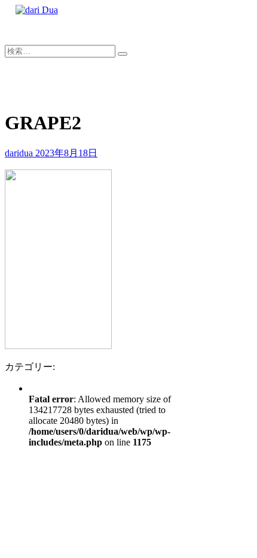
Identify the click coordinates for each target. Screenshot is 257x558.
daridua (20, 153)
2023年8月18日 (66, 153)
